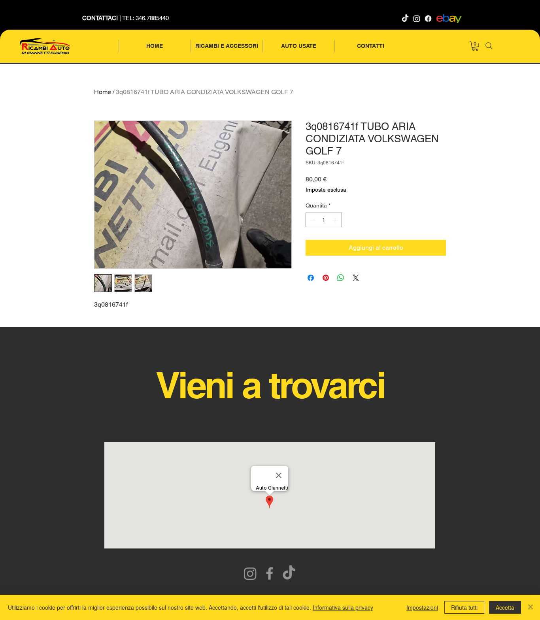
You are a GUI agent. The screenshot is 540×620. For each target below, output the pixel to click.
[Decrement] (312, 220)
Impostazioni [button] (422, 607)
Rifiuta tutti (464, 607)
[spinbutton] (324, 220)
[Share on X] (356, 278)
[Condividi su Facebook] (310, 278)
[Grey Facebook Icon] (269, 573)
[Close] (530, 607)
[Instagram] (416, 18)
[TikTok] (405, 18)
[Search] (489, 46)
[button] (475, 46)
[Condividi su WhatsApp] (341, 278)
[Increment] (336, 220)
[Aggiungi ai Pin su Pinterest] (325, 278)
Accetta (505, 607)
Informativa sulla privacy (343, 607)
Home (102, 92)
